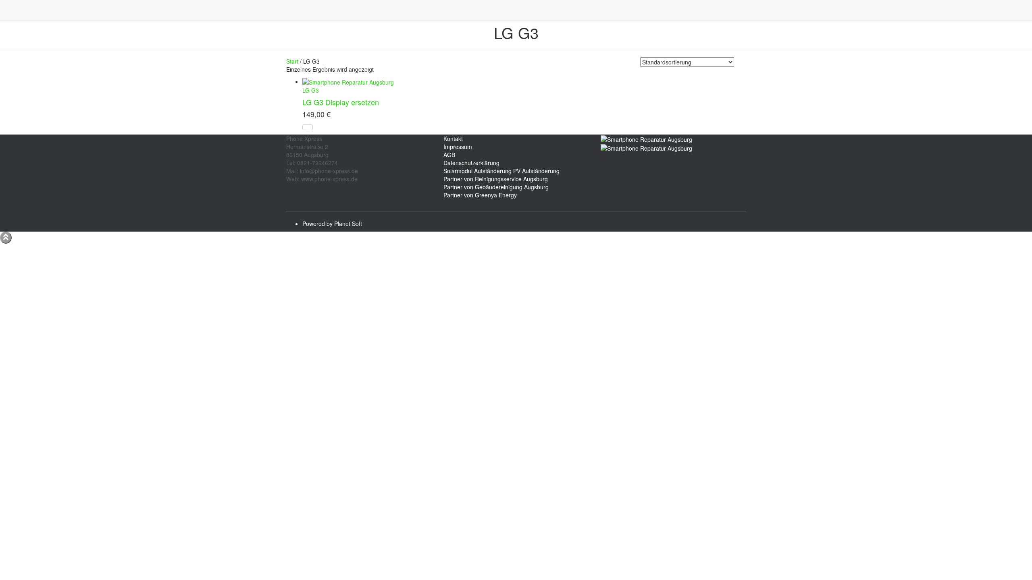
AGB (449, 155)
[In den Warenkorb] (307, 127)
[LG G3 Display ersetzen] (348, 81)
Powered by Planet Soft (332, 224)
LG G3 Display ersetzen (340, 102)
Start (292, 61)
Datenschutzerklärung (471, 163)
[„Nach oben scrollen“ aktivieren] (6, 238)
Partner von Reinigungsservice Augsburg (495, 179)
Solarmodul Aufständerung (477, 171)
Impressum (457, 147)
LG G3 (310, 90)
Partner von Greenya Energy (480, 195)
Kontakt (453, 139)
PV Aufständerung (536, 171)
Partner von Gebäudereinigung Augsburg (496, 187)
